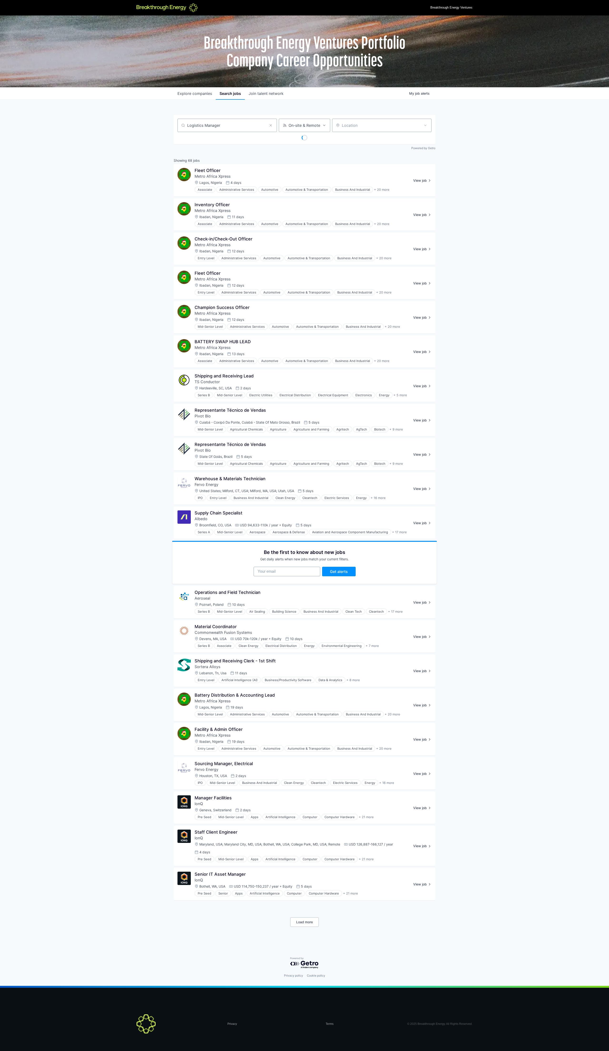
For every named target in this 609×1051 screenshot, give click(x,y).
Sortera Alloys (207, 666)
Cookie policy (316, 975)
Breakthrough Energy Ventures (451, 7)
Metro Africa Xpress (213, 176)
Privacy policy (293, 975)
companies (194, 93)
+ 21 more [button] (366, 817)
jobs (230, 93)
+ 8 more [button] (353, 680)
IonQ (199, 803)
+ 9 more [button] (396, 429)
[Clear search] (270, 125)
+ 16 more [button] (378, 498)
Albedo (201, 518)
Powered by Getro (423, 148)
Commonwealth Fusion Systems (223, 632)
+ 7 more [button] (372, 646)
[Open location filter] (425, 125)
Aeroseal (202, 598)
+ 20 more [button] (381, 189)
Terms (330, 1024)
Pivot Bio (203, 416)
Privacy (232, 1024)
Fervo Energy (206, 484)
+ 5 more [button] (400, 395)
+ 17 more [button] (399, 532)
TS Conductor (207, 381)
